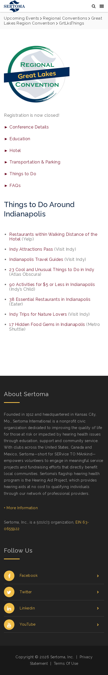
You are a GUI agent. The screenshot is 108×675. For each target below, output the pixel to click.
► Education (17, 138)
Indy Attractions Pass (31, 249)
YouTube (28, 624)
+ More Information (21, 508)
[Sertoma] (14, 5)
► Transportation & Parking (32, 162)
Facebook (28, 575)
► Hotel (12, 150)
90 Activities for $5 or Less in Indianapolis (52, 284)
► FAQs (12, 185)
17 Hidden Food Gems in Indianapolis (47, 324)
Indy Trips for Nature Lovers (38, 314)
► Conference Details (26, 127)
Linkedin (27, 608)
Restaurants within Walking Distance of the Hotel (53, 237)
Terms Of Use (66, 663)
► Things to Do (20, 173)
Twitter (26, 592)
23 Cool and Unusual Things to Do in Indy (51, 269)
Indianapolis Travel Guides (36, 259)
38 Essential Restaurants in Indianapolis (49, 299)
